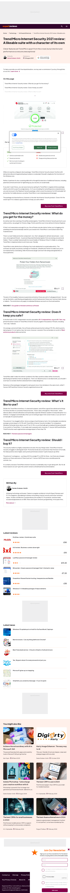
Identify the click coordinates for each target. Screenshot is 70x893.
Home (5, 33)
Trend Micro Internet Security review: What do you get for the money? (27, 83)
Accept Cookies (52, 147)
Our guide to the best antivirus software (25, 305)
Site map (15, 875)
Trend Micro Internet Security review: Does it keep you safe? (24, 87)
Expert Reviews (8, 26)
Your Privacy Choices (9, 880)
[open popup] (63, 133)
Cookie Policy (19, 143)
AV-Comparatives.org (46, 319)
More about (10, 503)
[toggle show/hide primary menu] (67, 26)
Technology (12, 33)
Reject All (39, 147)
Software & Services (25, 33)
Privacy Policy (26, 875)
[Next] (64, 119)
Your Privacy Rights (18, 147)
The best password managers (22, 434)
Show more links (35, 96)
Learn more (14, 71)
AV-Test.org (61, 319)
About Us (22, 880)
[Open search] (62, 26)
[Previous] (6, 119)
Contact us (6, 875)
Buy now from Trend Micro (54, 206)
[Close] (58, 133)
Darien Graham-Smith (13, 58)
